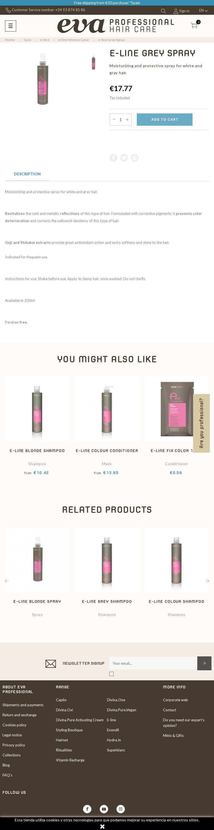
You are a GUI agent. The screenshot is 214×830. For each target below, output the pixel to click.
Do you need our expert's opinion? (184, 723)
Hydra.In (114, 740)
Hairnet (62, 740)
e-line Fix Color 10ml (176, 450)
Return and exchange (20, 715)
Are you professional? (201, 423)
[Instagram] (120, 809)
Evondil (113, 730)
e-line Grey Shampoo (107, 601)
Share (114, 158)
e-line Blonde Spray (37, 601)
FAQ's (7, 775)
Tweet (124, 158)
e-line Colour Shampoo (176, 601)
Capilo (61, 700)
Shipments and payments (23, 705)
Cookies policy (14, 725)
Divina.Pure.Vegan (121, 710)
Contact (169, 710)
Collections (12, 755)
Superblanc (116, 750)
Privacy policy (14, 745)
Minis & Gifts (173, 735)
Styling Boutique (69, 730)
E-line (111, 720)
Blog (6, 765)
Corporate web (175, 700)
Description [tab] (27, 173)
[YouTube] (104, 809)
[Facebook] (87, 809)
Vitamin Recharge (70, 760)
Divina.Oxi (64, 710)
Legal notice (12, 735)
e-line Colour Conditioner (107, 450)
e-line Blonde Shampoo (37, 450)
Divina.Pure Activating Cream (80, 720)
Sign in (183, 11)
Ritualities (64, 750)
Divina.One (116, 700)
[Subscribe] (204, 663)
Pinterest (135, 158)
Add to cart (164, 119)
